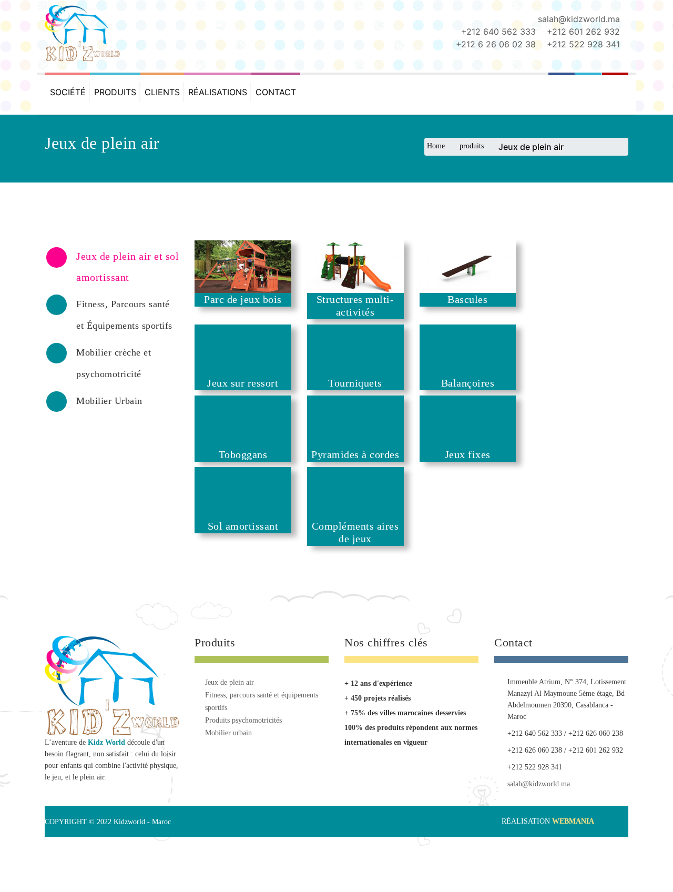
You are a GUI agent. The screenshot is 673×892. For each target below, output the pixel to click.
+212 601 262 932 (583, 31)
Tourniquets (375, 391)
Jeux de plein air (229, 697)
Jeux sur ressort (255, 391)
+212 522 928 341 (583, 44)
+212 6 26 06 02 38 (496, 44)
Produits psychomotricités (243, 735)
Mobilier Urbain (109, 401)
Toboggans (255, 466)
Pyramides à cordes (375, 466)
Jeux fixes (494, 466)
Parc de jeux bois (255, 303)
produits (472, 146)
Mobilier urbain (228, 748)
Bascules (494, 303)
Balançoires (494, 391)
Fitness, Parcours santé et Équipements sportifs (261, 716)
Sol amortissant (255, 541)
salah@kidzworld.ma (579, 19)
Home (436, 146)
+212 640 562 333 (498, 31)
